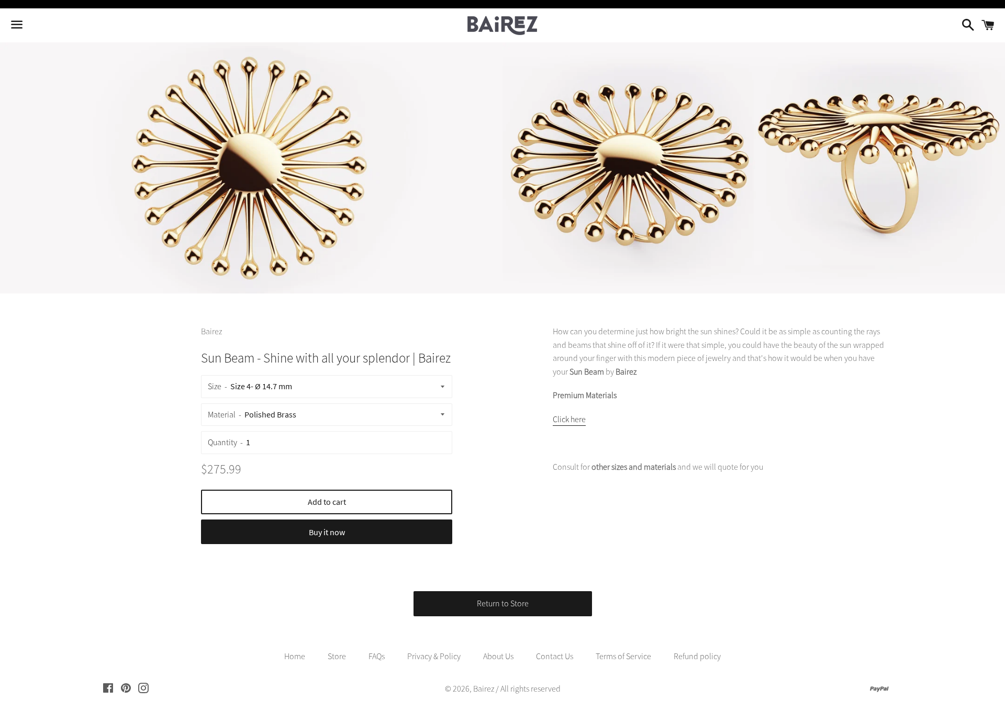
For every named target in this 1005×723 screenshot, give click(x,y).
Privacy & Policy (434, 656)
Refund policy (697, 656)
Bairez (483, 688)
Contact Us (554, 656)
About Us (498, 656)
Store (337, 656)
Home (294, 656)
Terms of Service (623, 656)
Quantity (222, 442)
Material (222, 414)
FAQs (376, 656)
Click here (569, 419)
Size (214, 386)
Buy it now (327, 532)
